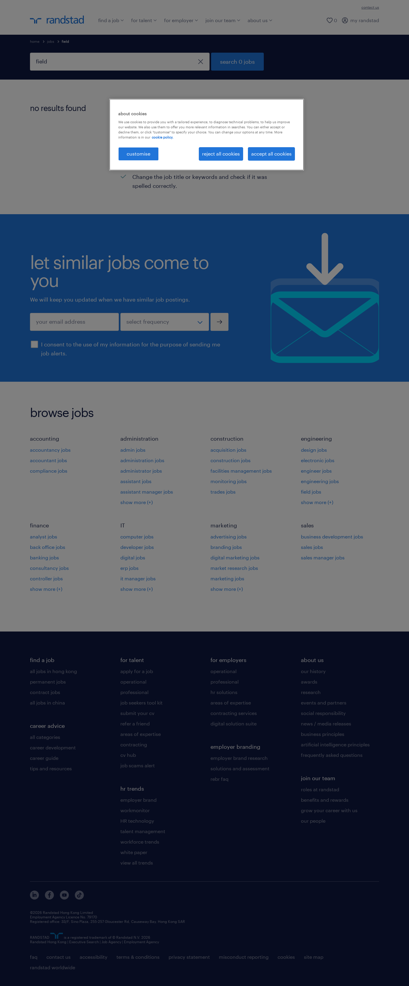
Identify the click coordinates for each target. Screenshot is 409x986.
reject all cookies (221, 153)
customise (138, 153)
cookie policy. (162, 137)
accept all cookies (271, 153)
